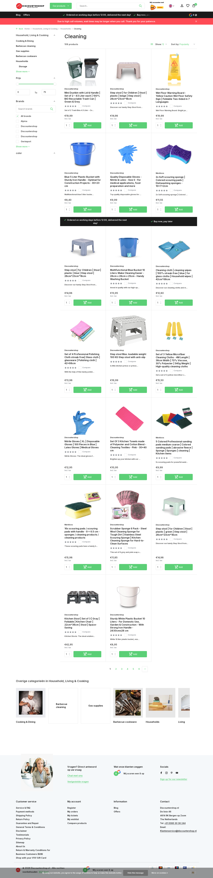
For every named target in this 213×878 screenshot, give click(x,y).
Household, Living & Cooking (45, 29)
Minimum (23, 92)
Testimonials (22, 835)
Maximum (49, 92)
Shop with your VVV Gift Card (31, 858)
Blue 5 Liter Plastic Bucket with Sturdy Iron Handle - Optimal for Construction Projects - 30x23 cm (82, 181)
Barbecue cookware (26, 56)
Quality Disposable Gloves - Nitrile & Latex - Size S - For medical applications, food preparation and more (126, 181)
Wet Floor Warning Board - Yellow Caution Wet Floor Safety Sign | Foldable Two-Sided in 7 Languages (174, 97)
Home (27, 29)
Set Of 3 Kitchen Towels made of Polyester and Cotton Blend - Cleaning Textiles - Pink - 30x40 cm (128, 446)
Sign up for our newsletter (173, 779)
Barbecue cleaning (26, 46)
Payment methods (25, 811)
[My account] (182, 5)
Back (20, 29)
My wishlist (73, 819)
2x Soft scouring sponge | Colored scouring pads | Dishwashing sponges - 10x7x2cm (170, 181)
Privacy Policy (23, 838)
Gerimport (25, 141)
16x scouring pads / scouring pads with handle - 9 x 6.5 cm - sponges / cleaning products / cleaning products (82, 533)
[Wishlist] (187, 6)
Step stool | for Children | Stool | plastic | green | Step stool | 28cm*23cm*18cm (174, 531)
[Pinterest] (172, 773)
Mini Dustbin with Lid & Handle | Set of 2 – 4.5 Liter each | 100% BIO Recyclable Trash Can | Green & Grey (82, 97)
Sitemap (20, 842)
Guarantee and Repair (27, 823)
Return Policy (23, 819)
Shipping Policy (24, 815)
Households (65, 29)
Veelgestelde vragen (78, 781)
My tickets (72, 815)
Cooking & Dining (25, 41)
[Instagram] (166, 773)
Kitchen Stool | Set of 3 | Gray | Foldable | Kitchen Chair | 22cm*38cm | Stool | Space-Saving (82, 623)
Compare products (77, 823)
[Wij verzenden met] (157, 6)
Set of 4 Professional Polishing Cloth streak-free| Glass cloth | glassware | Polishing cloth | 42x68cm (82, 359)
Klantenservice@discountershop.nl (178, 831)
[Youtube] (177, 773)
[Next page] (145, 669)
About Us (20, 846)
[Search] (140, 5)
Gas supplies (22, 51)
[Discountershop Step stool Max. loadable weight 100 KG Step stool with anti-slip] (128, 331)
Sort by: (175, 44)
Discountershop (28, 126)
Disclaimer (21, 831)
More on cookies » (160, 873)
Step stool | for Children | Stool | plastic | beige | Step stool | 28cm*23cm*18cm (128, 95)
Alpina (23, 121)
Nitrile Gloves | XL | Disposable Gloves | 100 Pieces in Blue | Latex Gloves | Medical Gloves (82, 444)
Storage (23, 66)
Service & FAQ (23, 808)
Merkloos (160, 173)
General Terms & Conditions (30, 827)
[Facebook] (161, 773)
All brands (25, 116)
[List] (152, 44)
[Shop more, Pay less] (30, 6)
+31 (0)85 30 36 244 (175, 823)
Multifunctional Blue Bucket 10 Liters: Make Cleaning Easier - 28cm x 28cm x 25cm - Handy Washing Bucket (127, 274)
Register (71, 808)
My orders (72, 811)
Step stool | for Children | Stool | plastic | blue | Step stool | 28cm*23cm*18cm (82, 273)
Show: (158, 44)
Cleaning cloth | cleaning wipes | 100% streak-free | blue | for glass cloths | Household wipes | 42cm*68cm (174, 275)
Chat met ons (75, 775)
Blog (18, 15)
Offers (26, 15)
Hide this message (136, 873)
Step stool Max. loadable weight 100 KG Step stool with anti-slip (128, 356)
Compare (86, 106)
